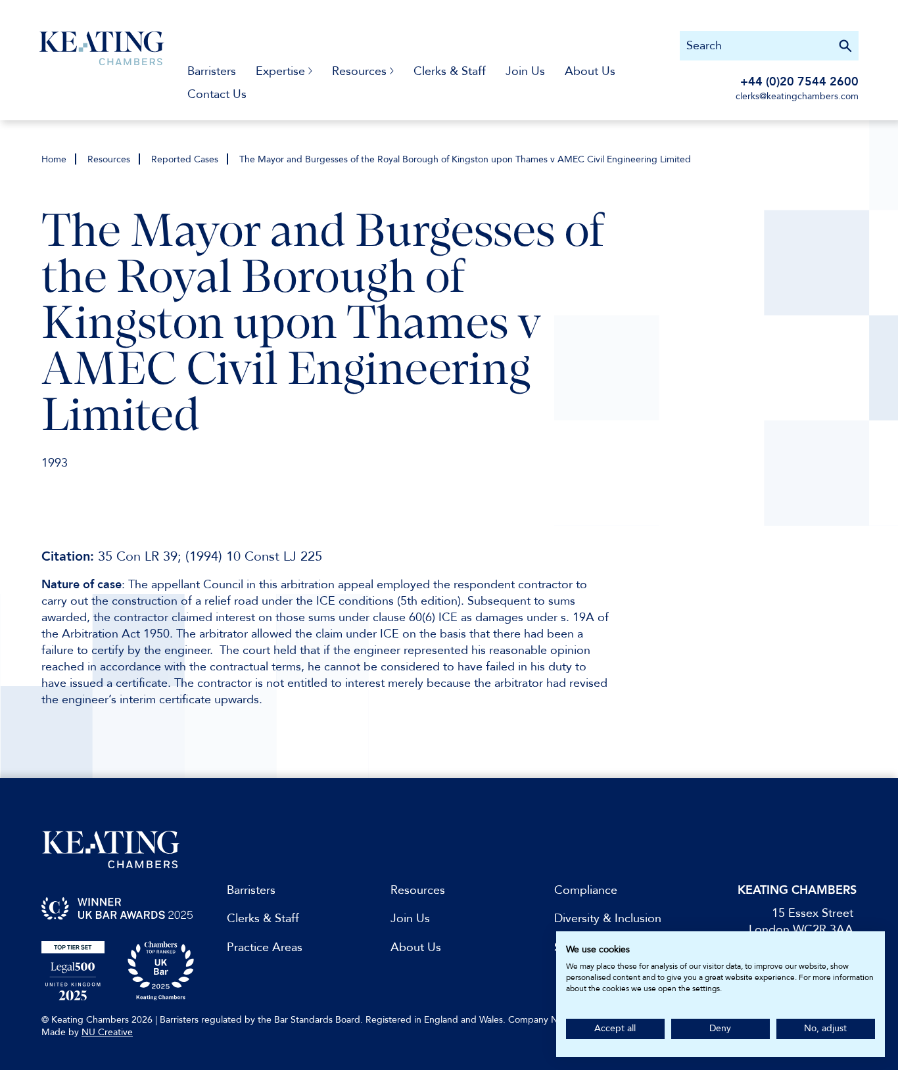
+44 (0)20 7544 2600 (799, 82)
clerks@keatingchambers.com (797, 96)
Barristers (211, 71)
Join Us (525, 71)
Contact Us (217, 94)
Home (53, 159)
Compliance (585, 890)
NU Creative (107, 1032)
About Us (590, 71)
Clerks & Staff (450, 71)
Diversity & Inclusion (607, 918)
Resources (108, 159)
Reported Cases (184, 159)
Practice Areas (264, 947)
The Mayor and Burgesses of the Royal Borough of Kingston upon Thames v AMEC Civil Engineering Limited (465, 159)
